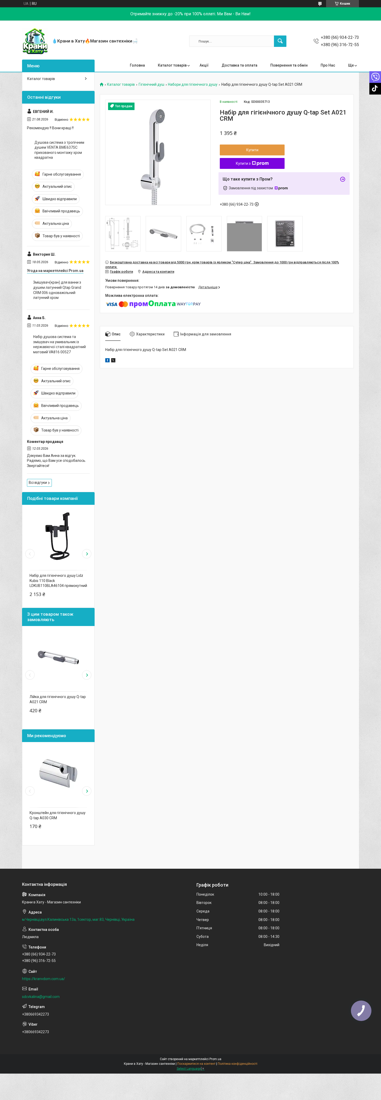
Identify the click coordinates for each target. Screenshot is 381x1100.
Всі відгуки (38, 482)
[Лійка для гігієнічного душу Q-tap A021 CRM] (58, 657)
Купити (252, 150)
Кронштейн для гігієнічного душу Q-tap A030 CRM (58, 815)
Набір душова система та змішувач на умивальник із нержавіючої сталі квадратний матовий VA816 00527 (59, 344)
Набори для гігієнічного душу (192, 85)
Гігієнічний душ (151, 85)
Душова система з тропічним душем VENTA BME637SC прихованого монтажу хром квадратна (59, 150)
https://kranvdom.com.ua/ (43, 979)
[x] (113, 361)
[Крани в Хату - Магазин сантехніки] (35, 41)
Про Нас (328, 65)
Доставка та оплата (239, 65)
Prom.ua (215, 1059)
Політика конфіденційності (237, 1064)
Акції (204, 65)
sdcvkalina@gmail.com (41, 997)
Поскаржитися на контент (196, 1064)
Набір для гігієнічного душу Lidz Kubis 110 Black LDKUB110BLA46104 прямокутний (58, 580)
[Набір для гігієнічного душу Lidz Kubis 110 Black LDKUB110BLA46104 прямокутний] (58, 536)
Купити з (243, 163)
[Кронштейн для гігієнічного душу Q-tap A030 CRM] (58, 773)
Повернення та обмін (289, 65)
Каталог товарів (172, 65)
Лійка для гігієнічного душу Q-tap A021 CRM (58, 699)
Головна (137, 65)
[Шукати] (280, 41)
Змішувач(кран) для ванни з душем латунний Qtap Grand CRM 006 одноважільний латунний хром (57, 290)
